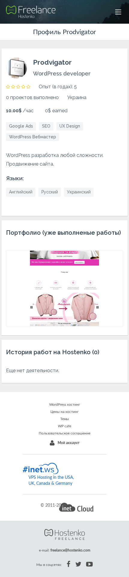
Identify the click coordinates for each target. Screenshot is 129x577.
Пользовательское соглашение (64, 433)
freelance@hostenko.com (70, 550)
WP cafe (64, 426)
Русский (49, 192)
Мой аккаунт (69, 443)
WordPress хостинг (64, 404)
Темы (64, 419)
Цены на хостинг (64, 412)
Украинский (79, 192)
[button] (118, 12)
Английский (20, 192)
